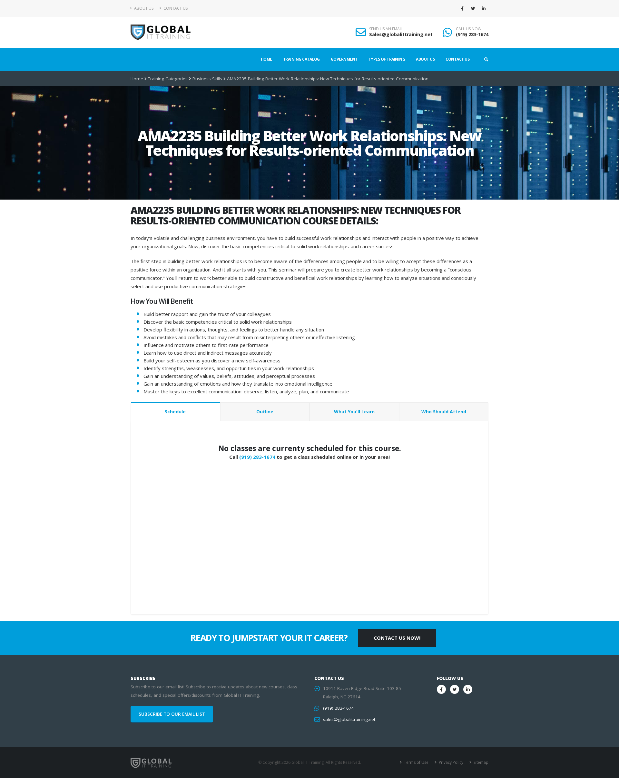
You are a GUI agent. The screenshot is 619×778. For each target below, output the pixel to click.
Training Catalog (301, 59)
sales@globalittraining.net (349, 719)
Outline (264, 412)
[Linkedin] (483, 8)
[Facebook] (462, 8)
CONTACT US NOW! (397, 638)
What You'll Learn (354, 412)
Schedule (175, 412)
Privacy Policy (450, 762)
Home (266, 59)
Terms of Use (415, 762)
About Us (143, 8)
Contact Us (175, 8)
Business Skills (207, 79)
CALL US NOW (468, 29)
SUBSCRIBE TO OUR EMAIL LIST (172, 714)
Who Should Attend (443, 412)
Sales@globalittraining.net (401, 34)
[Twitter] (472, 8)
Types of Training (386, 59)
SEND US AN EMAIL (386, 29)
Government (344, 59)
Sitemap (480, 762)
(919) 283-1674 (472, 34)
